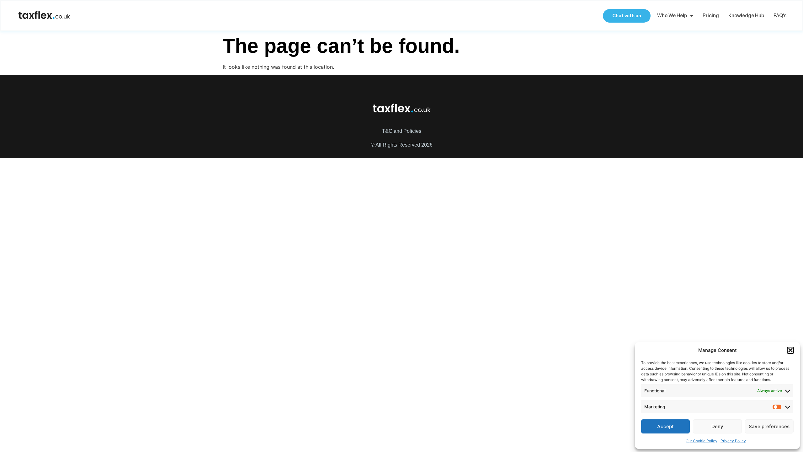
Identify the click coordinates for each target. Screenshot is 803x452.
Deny (717, 426)
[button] (790, 350)
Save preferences (769, 426)
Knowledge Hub (746, 16)
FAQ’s (780, 16)
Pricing (711, 16)
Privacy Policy (733, 441)
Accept (665, 426)
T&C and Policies (401, 131)
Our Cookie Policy (701, 441)
